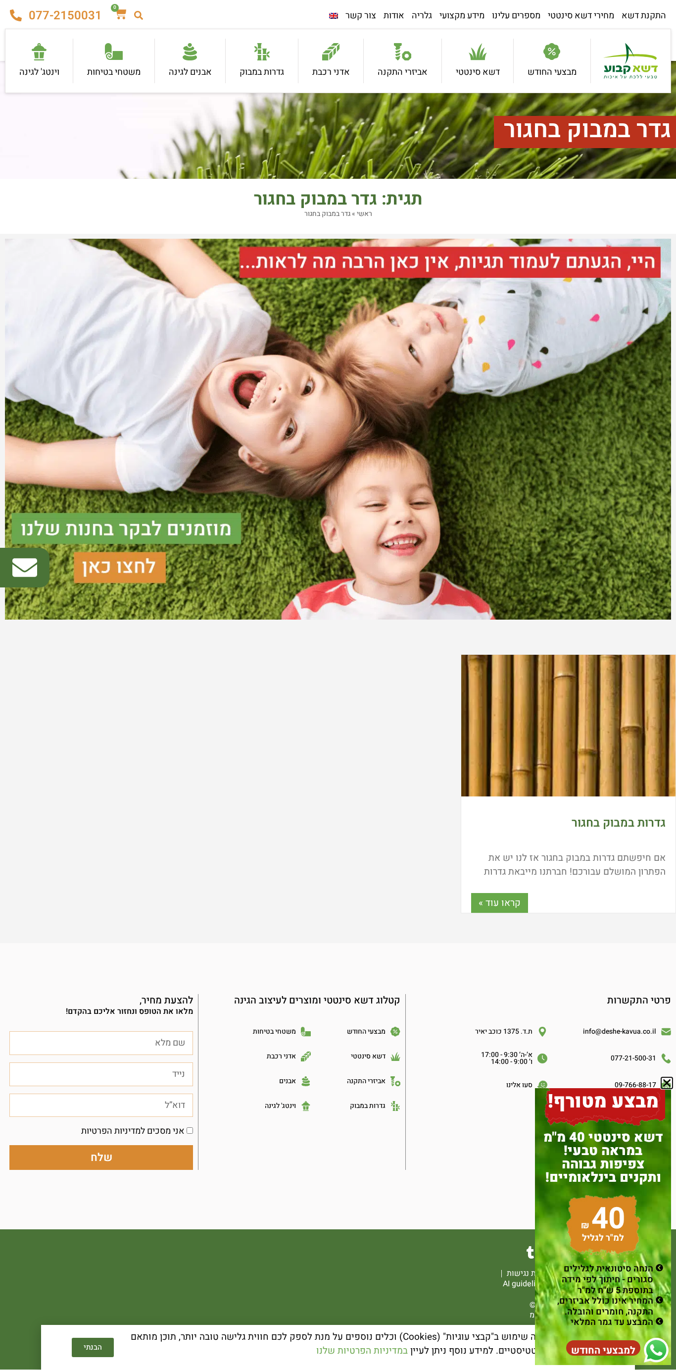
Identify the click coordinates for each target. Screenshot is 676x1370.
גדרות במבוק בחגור (619, 823)
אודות (394, 15)
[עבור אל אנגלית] (333, 15)
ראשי (364, 214)
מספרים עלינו (516, 15)
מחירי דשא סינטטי (581, 15)
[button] (667, 1083)
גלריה (422, 15)
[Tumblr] (530, 1252)
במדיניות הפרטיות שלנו (362, 1351)
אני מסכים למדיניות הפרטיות (133, 1131)
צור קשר (360, 15)
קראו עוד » (500, 903)
